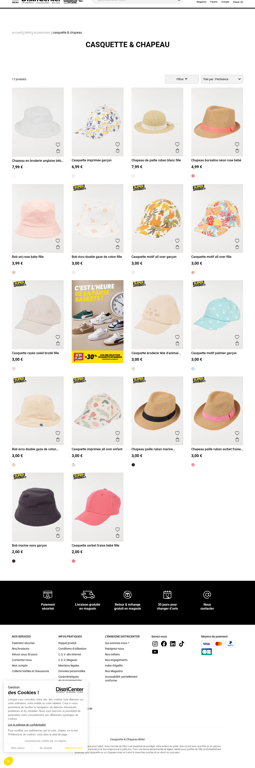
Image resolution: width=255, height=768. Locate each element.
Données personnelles (71, 671)
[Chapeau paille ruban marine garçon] (133, 465)
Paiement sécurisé (23, 643)
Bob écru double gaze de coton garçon (34, 449)
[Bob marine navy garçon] (14, 561)
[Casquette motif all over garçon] (133, 272)
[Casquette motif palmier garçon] (193, 368)
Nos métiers (112, 654)
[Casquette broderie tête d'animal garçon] (133, 368)
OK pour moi (73, 747)
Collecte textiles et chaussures (30, 671)
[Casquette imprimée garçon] (73, 176)
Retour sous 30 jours (24, 654)
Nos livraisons (20, 648)
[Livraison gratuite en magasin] (88, 594)
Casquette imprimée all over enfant (97, 449)
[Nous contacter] (207, 594)
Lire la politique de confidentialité (27, 724)
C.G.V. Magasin (67, 660)
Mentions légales (68, 665)
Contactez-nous (22, 660)
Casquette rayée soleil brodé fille (35, 353)
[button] (8, 761)
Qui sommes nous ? (117, 643)
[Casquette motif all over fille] (193, 272)
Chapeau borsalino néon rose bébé (216, 160)
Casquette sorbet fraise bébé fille (95, 545)
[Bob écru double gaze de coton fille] (73, 272)
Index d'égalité (114, 665)
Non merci (17, 747)
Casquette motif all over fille (211, 257)
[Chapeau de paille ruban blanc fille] (133, 176)
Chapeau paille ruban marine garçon (152, 449)
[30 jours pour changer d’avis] (167, 594)
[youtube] (155, 651)
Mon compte (19, 665)
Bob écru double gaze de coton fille (97, 257)
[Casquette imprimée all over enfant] (73, 465)
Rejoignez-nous (114, 648)
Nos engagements (116, 660)
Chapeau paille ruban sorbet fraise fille (216, 449)
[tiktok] (181, 643)
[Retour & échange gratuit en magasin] (127, 594)
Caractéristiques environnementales (70, 678)
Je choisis (46, 747)
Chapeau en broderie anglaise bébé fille (37, 161)
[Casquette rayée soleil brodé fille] (14, 368)
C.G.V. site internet (69, 654)
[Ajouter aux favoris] (58, 145)
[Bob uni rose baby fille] (14, 272)
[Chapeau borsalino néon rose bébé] (193, 176)
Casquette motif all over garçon (154, 257)
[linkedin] (172, 643)
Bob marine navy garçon (29, 545)
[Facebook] (164, 643)
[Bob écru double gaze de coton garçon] (14, 465)
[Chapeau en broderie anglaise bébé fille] (14, 176)
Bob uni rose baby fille (28, 257)
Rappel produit (67, 643)
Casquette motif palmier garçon (214, 353)
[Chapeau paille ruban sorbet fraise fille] (193, 465)
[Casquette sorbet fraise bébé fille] (73, 561)
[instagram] (155, 643)
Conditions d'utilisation (72, 648)
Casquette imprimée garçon (92, 160)
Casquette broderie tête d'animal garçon (154, 353)
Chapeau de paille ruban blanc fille (156, 160)
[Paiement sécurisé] (47, 594)
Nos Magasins (114, 671)
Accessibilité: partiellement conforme (121, 678)
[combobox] (222, 79)
